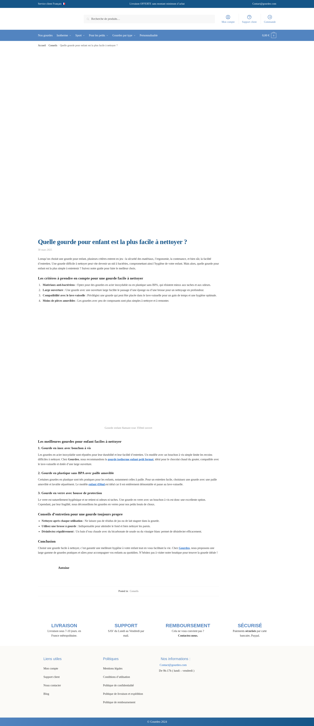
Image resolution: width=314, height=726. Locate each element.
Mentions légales (112, 668)
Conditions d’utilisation (116, 676)
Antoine (63, 568)
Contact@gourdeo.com (264, 3)
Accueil (42, 45)
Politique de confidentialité (118, 685)
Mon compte (228, 22)
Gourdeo (184, 548)
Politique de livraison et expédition (123, 693)
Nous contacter (52, 685)
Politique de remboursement (119, 702)
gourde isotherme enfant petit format (130, 459)
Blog (46, 693)
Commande (270, 22)
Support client (249, 22)
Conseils (53, 45)
